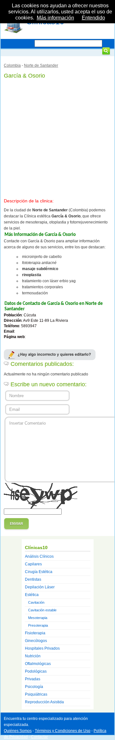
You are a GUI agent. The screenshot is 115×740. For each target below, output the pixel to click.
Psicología (34, 686)
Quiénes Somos (18, 731)
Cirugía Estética (38, 572)
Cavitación (36, 602)
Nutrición (33, 656)
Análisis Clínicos (39, 556)
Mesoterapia (37, 618)
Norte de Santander (41, 65)
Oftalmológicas (38, 663)
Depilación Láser (40, 587)
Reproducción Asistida (44, 702)
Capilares (33, 564)
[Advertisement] (57, 137)
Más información (55, 17)
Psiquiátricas (36, 694)
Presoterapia (38, 625)
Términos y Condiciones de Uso (62, 731)
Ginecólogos (36, 640)
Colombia (12, 65)
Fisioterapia (35, 633)
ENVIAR (16, 523)
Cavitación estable (42, 610)
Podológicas (36, 671)
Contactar (39, 737)
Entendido (93, 17)
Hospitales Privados (42, 648)
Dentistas (33, 579)
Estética (32, 595)
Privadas (32, 679)
